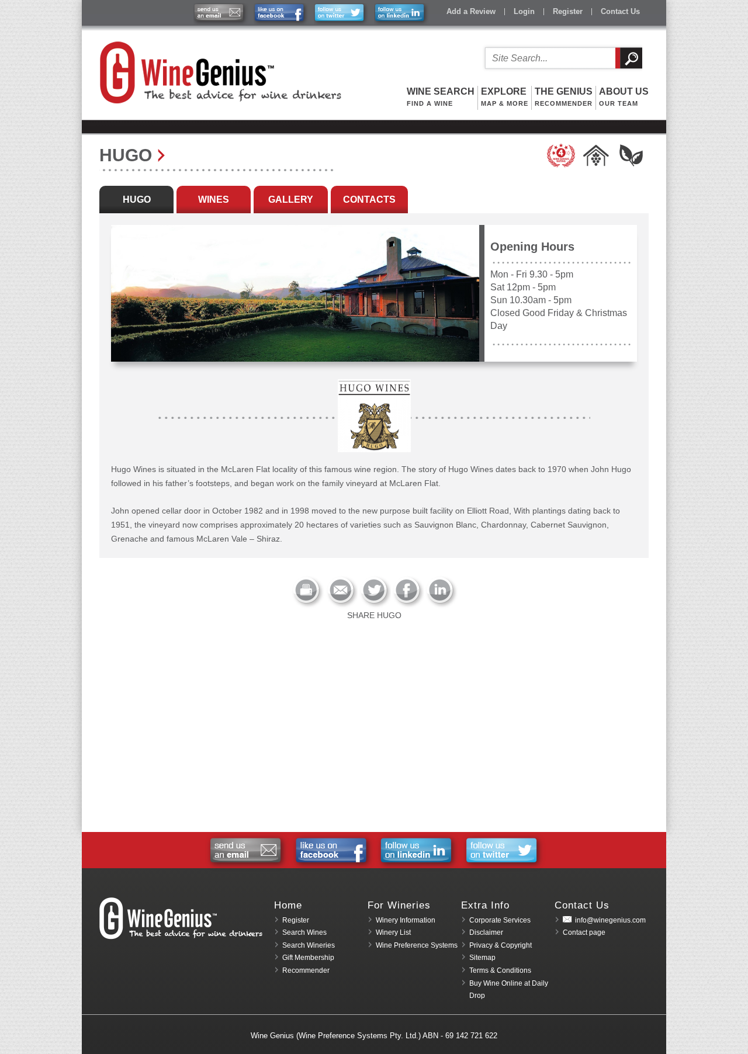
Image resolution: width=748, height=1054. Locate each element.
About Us (624, 96)
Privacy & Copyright (500, 945)
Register (568, 11)
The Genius (564, 96)
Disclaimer (486, 932)
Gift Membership (308, 958)
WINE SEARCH (441, 96)
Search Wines (304, 932)
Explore (504, 96)
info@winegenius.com (610, 920)
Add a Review (471, 11)
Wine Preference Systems (417, 945)
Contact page (584, 932)
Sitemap (482, 958)
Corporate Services (500, 920)
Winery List (393, 932)
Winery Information (405, 920)
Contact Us (620, 11)
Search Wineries (308, 945)
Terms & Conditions (500, 970)
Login (524, 11)
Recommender (306, 970)
